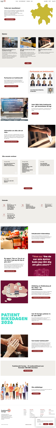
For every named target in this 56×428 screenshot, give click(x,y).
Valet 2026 (35, 113)
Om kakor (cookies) (32, 416)
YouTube (25, 413)
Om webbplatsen (32, 414)
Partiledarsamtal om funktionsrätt (11, 86)
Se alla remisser (28, 188)
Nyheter (28, 63)
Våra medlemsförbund (28, 370)
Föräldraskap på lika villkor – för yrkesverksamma (40, 297)
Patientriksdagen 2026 (36, 323)
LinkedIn (25, 414)
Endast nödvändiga (46, 424)
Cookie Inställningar (40, 424)
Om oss (17, 1)
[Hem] (3, 1)
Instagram (25, 412)
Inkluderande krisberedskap (37, 241)
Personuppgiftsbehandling (33, 417)
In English (31, 413)
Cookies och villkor (28, 424)
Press (32, 1)
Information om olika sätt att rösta (11, 141)
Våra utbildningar (36, 393)
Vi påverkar (28, 1)
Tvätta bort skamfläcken (10, 19)
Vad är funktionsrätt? (22, 1)
